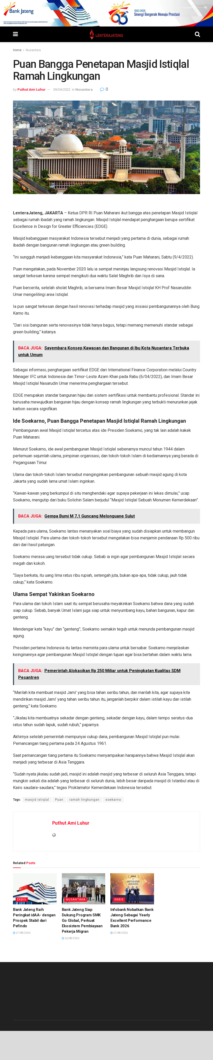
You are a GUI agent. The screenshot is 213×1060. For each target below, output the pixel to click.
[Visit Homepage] (106, 34)
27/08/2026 (22, 932)
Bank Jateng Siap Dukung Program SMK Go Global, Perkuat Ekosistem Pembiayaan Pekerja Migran (82, 920)
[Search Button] (197, 34)
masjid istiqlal (37, 799)
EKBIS (21, 899)
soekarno (113, 799)
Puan (59, 799)
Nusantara (33, 50)
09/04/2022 (61, 89)
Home (17, 50)
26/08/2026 (71, 938)
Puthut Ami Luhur (31, 89)
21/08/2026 (120, 932)
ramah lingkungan (84, 799)
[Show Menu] (15, 34)
